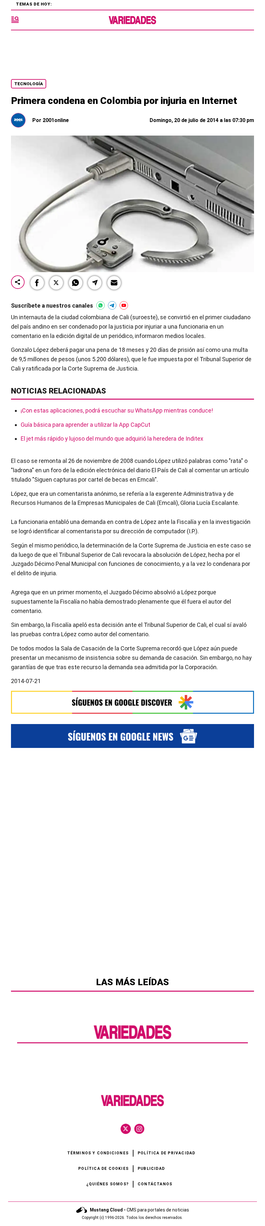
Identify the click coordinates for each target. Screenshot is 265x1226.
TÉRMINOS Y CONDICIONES (98, 1153)
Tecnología (28, 83)
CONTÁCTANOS (155, 1184)
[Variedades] (132, 20)
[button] (37, 283)
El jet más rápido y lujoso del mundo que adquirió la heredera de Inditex (112, 438)
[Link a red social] (126, 1129)
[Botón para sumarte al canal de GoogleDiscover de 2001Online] (132, 702)
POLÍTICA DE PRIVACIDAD (166, 1153)
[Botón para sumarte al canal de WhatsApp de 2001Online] (100, 305)
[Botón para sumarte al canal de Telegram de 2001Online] (112, 305)
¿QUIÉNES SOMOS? (107, 1184)
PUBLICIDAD (151, 1168)
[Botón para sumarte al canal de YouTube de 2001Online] (124, 305)
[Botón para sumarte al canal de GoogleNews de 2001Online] (132, 736)
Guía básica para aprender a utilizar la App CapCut (85, 424)
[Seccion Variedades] (132, 1038)
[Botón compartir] (18, 282)
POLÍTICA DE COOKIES (103, 1168)
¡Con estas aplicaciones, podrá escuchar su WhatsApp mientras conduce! (117, 410)
